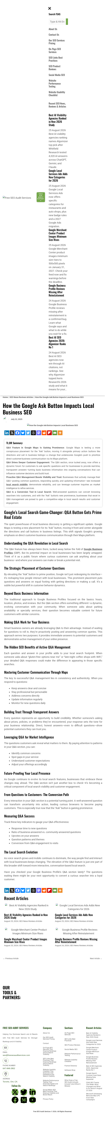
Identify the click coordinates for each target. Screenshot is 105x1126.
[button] (48, 5)
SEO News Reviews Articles (30, 921)
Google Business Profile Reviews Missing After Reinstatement (57, 290)
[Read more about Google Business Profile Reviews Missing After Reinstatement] (78, 931)
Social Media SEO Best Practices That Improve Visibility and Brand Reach (51, 1092)
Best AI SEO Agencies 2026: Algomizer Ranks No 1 (57, 342)
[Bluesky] (22, 432)
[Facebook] (17, 432)
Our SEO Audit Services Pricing (49, 1038)
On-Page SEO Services (55, 50)
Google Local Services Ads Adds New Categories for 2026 (58, 175)
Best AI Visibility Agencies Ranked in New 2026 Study (57, 120)
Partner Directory (71, 1066)
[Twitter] (28, 432)
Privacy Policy (48, 1099)
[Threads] (33, 432)
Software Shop (70, 1070)
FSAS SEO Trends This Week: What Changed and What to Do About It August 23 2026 (94, 1086)
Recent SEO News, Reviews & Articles (57, 105)
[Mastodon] (38, 432)
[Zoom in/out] (4, 1119)
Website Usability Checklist (57, 93)
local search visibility (17, 484)
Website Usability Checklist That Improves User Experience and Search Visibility (49, 1073)
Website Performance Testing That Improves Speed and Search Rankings (51, 1083)
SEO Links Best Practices (56, 59)
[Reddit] (44, 432)
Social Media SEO (57, 75)
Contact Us (54, 34)
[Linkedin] (6, 432)
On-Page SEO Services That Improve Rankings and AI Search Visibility (49, 1051)
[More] (60, 432)
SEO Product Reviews (54, 67)
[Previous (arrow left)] (4, 1124)
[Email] (54, 432)
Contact (46, 1043)
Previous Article (10, 958)
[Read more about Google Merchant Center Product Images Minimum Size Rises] (28, 931)
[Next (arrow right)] (13, 1124)
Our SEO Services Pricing (57, 42)
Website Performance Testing (55, 83)
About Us (53, 29)
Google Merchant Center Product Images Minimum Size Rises (58, 235)
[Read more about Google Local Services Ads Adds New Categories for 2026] (78, 907)
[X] (12, 432)
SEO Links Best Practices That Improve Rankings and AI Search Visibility (49, 1062)
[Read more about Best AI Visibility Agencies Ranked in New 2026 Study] (28, 907)
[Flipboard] (49, 432)
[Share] (23, 1119)
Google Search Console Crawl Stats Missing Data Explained (93, 1076)
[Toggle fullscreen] (13, 1119)
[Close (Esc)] (32, 1119)
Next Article (96, 958)
